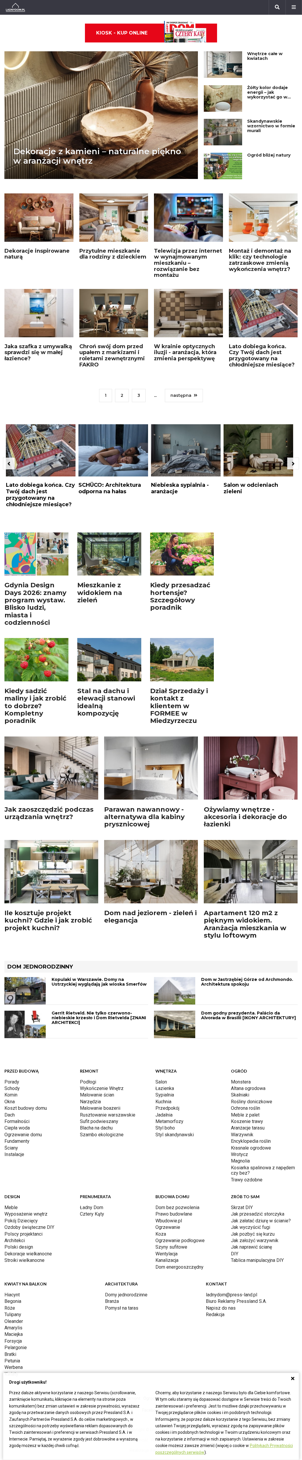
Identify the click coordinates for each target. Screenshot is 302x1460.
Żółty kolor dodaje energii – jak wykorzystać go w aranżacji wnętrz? (267, 94)
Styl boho (165, 1128)
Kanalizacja (166, 1260)
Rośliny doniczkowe (251, 1101)
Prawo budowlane (173, 1214)
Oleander (13, 1321)
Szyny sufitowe (171, 1247)
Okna (9, 1101)
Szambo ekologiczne (102, 1134)
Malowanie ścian (97, 1095)
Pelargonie (15, 1347)
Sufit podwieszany (99, 1121)
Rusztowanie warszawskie (107, 1115)
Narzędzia (90, 1101)
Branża (112, 1301)
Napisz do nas (221, 1308)
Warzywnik (242, 1134)
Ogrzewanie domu (23, 1134)
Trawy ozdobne (246, 1180)
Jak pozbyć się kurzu (253, 1234)
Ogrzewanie (167, 1227)
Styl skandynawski (174, 1134)
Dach (9, 1115)
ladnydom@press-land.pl (231, 1295)
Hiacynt (12, 1295)
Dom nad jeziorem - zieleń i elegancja (150, 916)
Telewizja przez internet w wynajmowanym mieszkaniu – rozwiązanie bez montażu (188, 263)
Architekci (14, 1240)
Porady (11, 1082)
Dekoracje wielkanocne (28, 1254)
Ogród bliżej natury (268, 155)
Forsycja (13, 1341)
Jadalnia (164, 1115)
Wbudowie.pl (168, 1221)
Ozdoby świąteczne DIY (29, 1227)
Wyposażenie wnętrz (25, 1214)
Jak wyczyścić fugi (250, 1227)
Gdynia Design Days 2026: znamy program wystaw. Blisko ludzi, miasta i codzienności (35, 603)
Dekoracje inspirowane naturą (37, 254)
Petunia (12, 1361)
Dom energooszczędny (179, 1267)
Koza (160, 1234)
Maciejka (13, 1334)
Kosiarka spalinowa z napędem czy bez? (263, 1170)
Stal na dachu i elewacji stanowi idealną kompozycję (106, 702)
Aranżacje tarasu (248, 1128)
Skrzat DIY (242, 1207)
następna (180, 395)
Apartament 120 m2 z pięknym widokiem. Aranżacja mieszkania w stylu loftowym (245, 924)
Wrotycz (239, 1154)
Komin (10, 1095)
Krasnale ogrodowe (251, 1148)
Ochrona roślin (245, 1108)
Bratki (10, 1354)
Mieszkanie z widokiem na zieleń (99, 592)
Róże (9, 1308)
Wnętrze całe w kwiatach (265, 56)
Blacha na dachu (96, 1128)
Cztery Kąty (92, 1214)
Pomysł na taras (121, 1308)
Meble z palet (245, 1115)
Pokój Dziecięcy (21, 1221)
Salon (161, 1082)
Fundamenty (16, 1141)
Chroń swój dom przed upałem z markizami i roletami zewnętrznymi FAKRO (112, 355)
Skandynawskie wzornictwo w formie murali (271, 126)
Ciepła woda (17, 1128)
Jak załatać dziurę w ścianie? (261, 1221)
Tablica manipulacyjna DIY (257, 1260)
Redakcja (215, 1314)
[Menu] (294, 7)
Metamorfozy (169, 1121)
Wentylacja (166, 1254)
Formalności (16, 1121)
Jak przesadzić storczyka (257, 1214)
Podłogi (88, 1082)
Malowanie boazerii (100, 1108)
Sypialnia (164, 1095)
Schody (12, 1088)
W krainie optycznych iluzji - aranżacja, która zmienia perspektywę (185, 352)
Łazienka (164, 1088)
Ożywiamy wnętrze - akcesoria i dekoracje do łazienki (245, 816)
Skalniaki (240, 1095)
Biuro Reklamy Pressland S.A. (236, 1301)
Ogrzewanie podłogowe (180, 1240)
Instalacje (14, 1154)
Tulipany (12, 1314)
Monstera (241, 1082)
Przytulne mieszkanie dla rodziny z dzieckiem (112, 254)
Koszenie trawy (247, 1121)
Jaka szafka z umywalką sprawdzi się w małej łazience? (38, 352)
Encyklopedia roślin (251, 1141)
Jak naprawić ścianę (251, 1247)
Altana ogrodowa (248, 1088)
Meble (11, 1207)
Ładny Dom (91, 1207)
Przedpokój (167, 1108)
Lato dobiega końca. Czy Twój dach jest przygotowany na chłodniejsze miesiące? (262, 355)
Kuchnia (163, 1101)
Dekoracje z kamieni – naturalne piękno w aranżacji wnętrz (97, 156)
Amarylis (13, 1328)
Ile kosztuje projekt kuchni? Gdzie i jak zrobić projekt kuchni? (48, 920)
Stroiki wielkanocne (24, 1260)
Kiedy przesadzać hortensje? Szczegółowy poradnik (180, 596)
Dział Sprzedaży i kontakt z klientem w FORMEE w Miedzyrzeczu (179, 706)
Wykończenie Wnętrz (102, 1088)
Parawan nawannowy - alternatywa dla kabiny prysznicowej (144, 816)
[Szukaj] (277, 7)
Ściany (11, 1148)
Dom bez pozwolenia (177, 1207)
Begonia (12, 1301)
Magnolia (240, 1161)
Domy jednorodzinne (126, 1295)
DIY (234, 1254)
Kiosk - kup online (121, 33)
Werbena (13, 1367)
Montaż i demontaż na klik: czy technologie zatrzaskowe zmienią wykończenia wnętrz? (260, 260)
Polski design (18, 1247)
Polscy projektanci (23, 1234)
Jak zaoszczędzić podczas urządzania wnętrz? (48, 813)
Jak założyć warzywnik (254, 1240)
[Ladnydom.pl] (15, 7)
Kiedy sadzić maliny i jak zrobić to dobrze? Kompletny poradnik (35, 706)
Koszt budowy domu (25, 1108)
